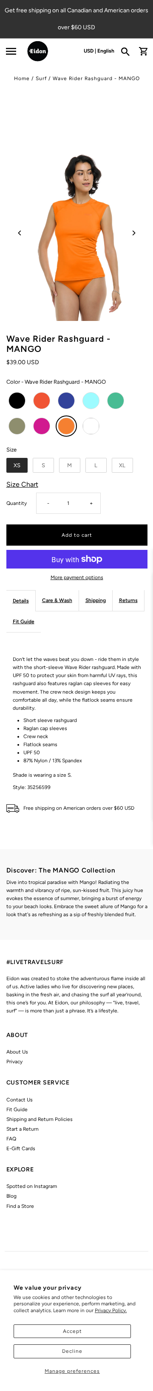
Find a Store (20, 1206)
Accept (72, 1331)
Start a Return (22, 1129)
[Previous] (20, 233)
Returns (128, 600)
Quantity (16, 503)
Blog (11, 1196)
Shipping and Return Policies (39, 1119)
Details (21, 601)
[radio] (17, 400)
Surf (41, 78)
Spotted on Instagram (31, 1186)
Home (22, 78)
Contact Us (19, 1100)
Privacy (14, 1062)
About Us (17, 1052)
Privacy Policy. (111, 1310)
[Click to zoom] (76, 233)
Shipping (95, 600)
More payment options (77, 577)
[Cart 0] (143, 51)
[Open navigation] (11, 51)
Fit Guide (23, 621)
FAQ (11, 1139)
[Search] (128, 51)
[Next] (133, 233)
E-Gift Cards (20, 1148)
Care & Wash (57, 600)
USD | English (99, 51)
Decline (72, 1351)
